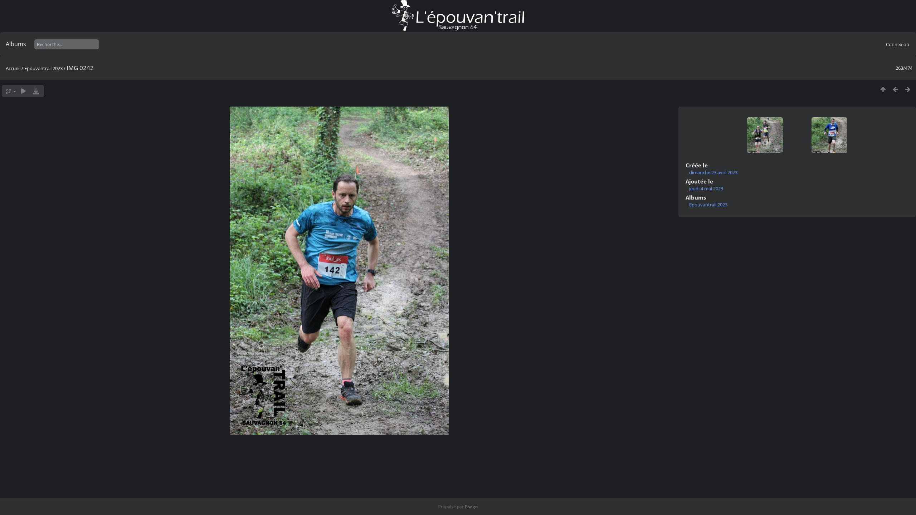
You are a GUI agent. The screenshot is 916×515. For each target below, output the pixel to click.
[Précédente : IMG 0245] (895, 89)
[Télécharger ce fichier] (36, 91)
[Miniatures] (883, 89)
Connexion (897, 44)
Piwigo (471, 507)
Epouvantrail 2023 (43, 68)
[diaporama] (23, 91)
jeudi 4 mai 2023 (706, 188)
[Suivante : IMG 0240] (908, 89)
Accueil (13, 68)
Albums (16, 44)
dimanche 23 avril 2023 (713, 172)
